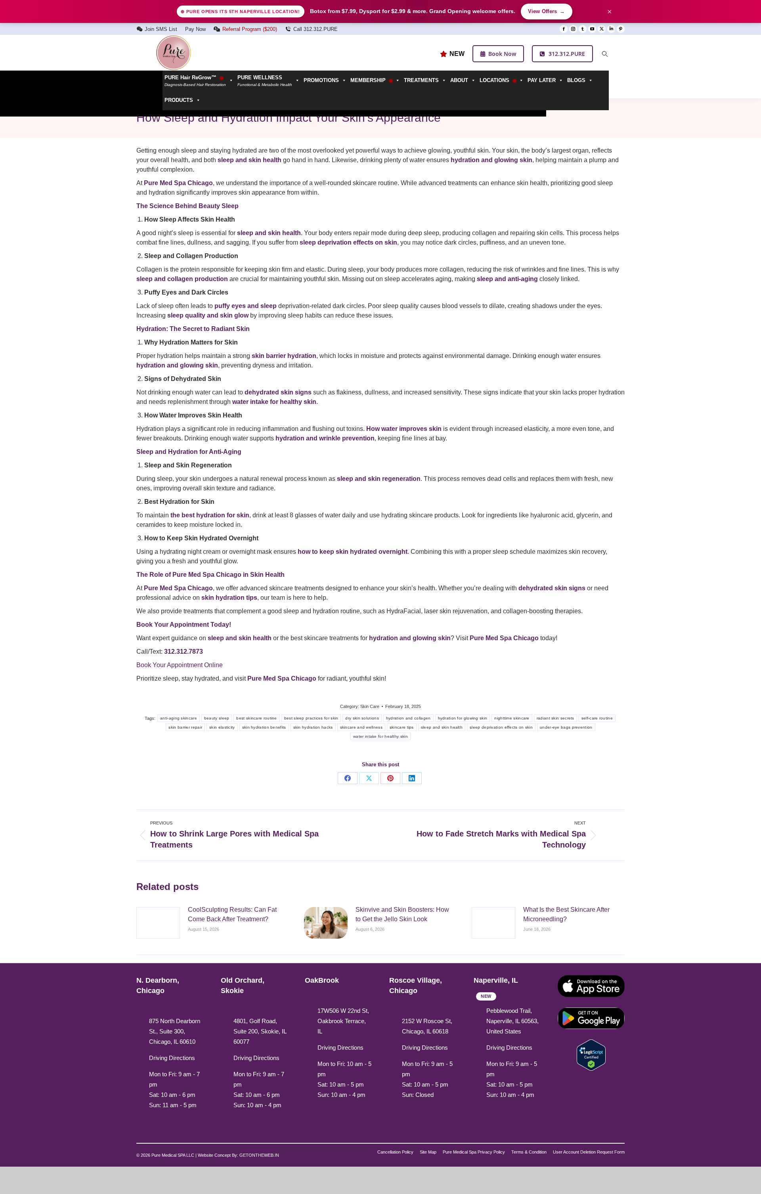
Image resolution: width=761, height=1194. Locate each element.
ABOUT (459, 80)
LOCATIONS (495, 80)
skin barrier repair (185, 727)
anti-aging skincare (178, 718)
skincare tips (402, 727)
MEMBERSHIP (368, 80)
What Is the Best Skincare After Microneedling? (566, 914)
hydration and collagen (408, 718)
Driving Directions (172, 1057)
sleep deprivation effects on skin (501, 727)
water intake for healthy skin (380, 736)
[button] (268, 80)
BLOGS (576, 80)
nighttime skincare (511, 718)
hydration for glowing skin (463, 718)
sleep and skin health (442, 727)
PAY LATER (542, 80)
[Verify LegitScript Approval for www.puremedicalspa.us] (591, 1054)
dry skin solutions (362, 718)
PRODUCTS (178, 100)
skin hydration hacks (313, 727)
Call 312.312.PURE (315, 29)
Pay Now (195, 29)
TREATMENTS (421, 80)
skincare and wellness (361, 727)
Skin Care (369, 706)
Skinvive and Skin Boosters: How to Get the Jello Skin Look (402, 914)
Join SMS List (161, 29)
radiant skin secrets (555, 718)
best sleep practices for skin (311, 718)
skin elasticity (222, 727)
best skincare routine (256, 718)
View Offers (546, 11)
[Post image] (158, 923)
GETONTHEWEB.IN (259, 1155)
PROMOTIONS (321, 80)
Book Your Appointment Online (179, 665)
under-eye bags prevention (566, 727)
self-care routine (597, 718)
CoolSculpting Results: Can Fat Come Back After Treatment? (232, 914)
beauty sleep (216, 718)
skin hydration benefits (264, 727)
